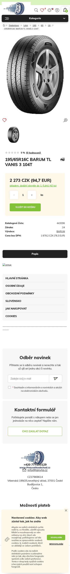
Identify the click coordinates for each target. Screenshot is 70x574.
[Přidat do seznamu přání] (4, 120)
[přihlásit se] (57, 10)
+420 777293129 (35, 464)
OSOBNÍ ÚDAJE (14, 285)
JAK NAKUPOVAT (16, 308)
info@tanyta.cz (38, 470)
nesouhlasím (56, 544)
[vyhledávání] (36, 10)
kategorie (35, 18)
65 (42, 26)
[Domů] (4, 24)
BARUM (61, 231)
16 (49, 26)
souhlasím (56, 537)
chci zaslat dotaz (35, 431)
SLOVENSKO (13, 301)
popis (35, 253)
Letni (26, 26)
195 (34, 26)
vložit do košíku (25, 207)
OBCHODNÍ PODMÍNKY (19, 293)
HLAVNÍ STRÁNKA (16, 278)
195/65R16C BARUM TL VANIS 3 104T (21, 29)
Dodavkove (14, 26)
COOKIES (11, 316)
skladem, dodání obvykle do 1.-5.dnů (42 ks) (33, 185)
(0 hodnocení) (33, 152)
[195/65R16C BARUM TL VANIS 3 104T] (13, 134)
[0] (42, 10)
